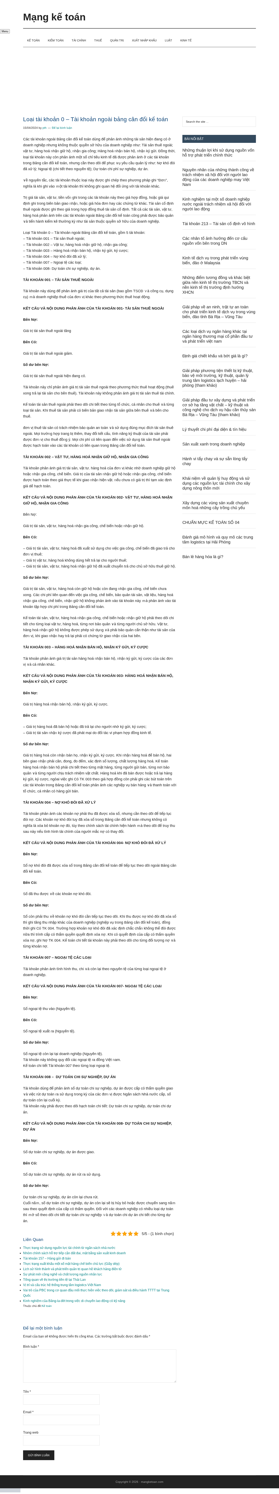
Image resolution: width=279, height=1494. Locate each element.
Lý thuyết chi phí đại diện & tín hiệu (214, 429)
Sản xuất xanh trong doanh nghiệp (213, 444)
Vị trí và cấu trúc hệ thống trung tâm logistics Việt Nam (62, 1285)
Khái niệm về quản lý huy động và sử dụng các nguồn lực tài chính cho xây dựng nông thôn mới (216, 483)
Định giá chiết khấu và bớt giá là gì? (215, 356)
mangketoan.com (152, 1481)
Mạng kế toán (54, 17)
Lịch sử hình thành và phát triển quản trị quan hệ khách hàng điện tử (72, 1269)
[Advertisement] (139, 77)
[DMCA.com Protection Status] (10, 1491)
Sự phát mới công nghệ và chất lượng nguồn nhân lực (62, 1274)
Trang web (30, 1432)
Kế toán (47, 1305)
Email (28, 1412)
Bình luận (31, 1346)
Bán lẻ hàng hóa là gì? (202, 556)
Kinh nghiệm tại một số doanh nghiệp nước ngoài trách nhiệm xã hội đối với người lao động (216, 204)
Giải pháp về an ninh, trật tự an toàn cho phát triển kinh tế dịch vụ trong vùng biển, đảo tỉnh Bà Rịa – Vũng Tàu (218, 312)
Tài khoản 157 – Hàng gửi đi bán (47, 1258)
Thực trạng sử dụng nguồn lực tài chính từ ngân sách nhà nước (69, 1248)
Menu (5, 31)
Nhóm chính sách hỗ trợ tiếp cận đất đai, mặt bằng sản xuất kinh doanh (74, 1253)
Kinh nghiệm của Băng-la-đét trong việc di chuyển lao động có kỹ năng (74, 1301)
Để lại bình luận (62, 127)
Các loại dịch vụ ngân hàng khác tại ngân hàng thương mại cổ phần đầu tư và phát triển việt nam (217, 336)
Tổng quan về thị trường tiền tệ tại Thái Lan (54, 1279)
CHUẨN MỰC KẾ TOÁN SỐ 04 (210, 522)
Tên (27, 1391)
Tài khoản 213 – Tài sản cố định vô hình (218, 223)
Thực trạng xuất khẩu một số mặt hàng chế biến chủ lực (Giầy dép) (71, 1263)
